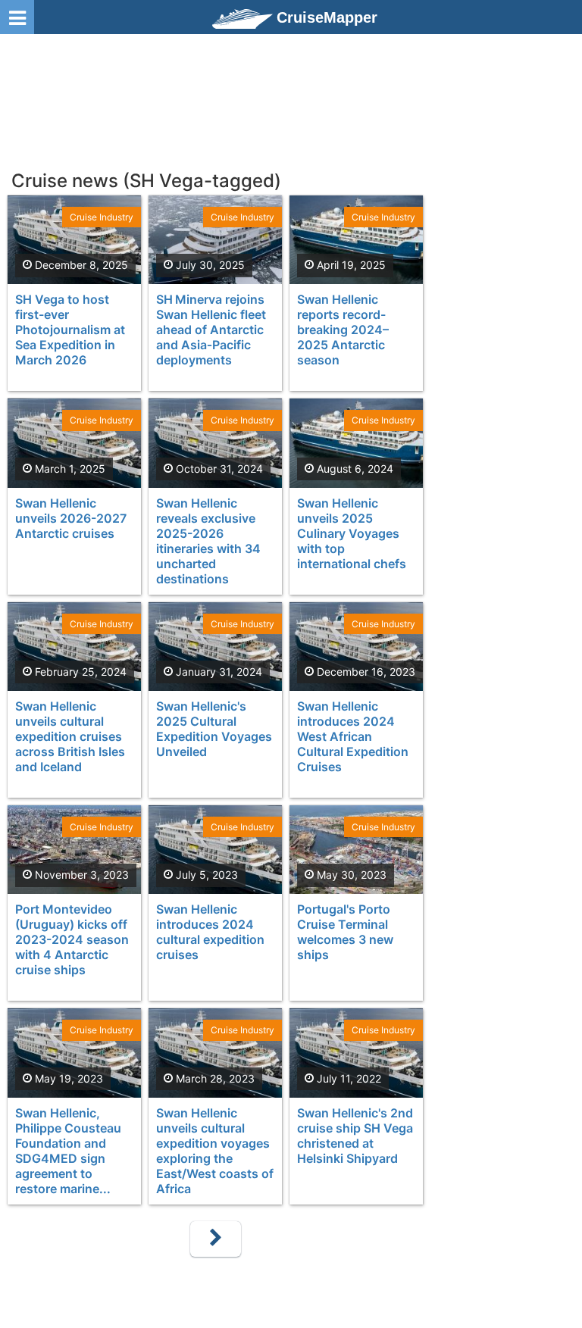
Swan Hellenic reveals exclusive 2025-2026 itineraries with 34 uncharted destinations (208, 540)
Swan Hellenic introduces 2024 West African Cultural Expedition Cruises (352, 736)
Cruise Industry (101, 217)
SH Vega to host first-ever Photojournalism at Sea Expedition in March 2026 (70, 329)
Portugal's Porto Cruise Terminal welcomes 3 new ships (345, 931)
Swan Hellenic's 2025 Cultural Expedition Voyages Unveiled (214, 728)
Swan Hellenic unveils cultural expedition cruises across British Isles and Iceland (70, 736)
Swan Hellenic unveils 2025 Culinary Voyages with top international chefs (351, 533)
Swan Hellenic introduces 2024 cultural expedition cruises (210, 931)
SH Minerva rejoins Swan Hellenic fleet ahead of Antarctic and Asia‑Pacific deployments (211, 329)
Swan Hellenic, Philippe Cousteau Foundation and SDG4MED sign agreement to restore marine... (68, 1150)
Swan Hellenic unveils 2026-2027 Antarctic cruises (71, 518)
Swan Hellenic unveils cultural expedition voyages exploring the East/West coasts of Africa (215, 1150)
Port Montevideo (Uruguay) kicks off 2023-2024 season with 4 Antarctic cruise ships (72, 939)
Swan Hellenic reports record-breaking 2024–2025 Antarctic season (343, 329)
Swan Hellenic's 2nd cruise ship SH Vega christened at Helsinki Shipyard (355, 1135)
